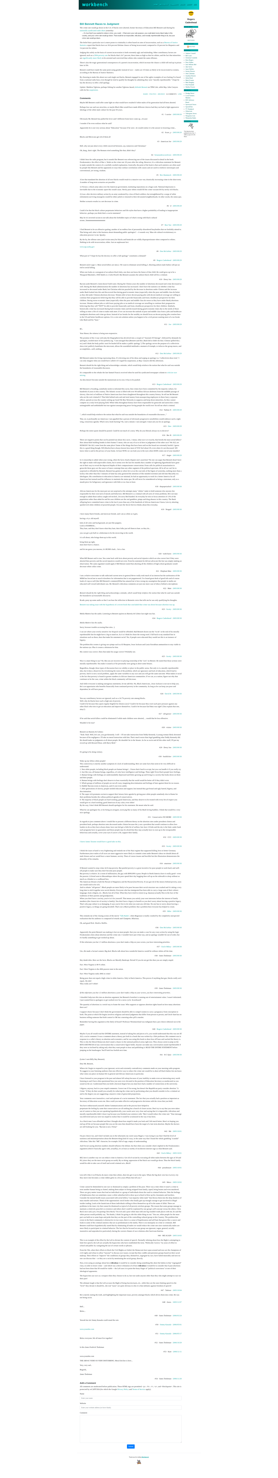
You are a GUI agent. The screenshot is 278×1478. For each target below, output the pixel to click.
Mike (169, 911)
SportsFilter (189, 107)
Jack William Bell (190, 64)
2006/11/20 (177, 1379)
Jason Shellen (189, 69)
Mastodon (191, 40)
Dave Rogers (189, 60)
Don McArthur (165, 251)
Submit (130, 1446)
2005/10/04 (177, 1290)
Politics (152, 94)
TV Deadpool (189, 109)
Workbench (145, 1457)
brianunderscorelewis (163, 155)
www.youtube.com (87, 1329)
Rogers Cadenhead (164, 260)
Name (82, 1394)
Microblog (164, 5)
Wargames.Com (190, 116)
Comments (174, 5)
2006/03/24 (177, 1316)
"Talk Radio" (124, 916)
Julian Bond (189, 78)
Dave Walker (189, 62)
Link (180, 94)
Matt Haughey (189, 82)
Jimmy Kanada (165, 1325)
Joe (170, 324)
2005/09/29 (161, 94)
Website (83, 1403)
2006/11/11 (177, 1352)
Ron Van (168, 225)
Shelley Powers (190, 87)
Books (182, 5)
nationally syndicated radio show (92, 31)
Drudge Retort (189, 93)
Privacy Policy (123, 1389)
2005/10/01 (177, 1131)
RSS (195, 5)
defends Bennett (141, 87)
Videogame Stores (191, 113)
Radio (145, 94)
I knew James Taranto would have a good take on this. (100, 842)
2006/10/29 (177, 1343)
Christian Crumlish (191, 58)
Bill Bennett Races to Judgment (99, 23)
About (189, 5)
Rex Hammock (165, 175)
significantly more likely (92, 58)
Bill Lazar (188, 55)
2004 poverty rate (101, 55)
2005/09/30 (177, 486)
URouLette (188, 111)
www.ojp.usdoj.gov (87, 247)
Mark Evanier (189, 80)
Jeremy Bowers (190, 71)
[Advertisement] (130, 16)
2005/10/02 (177, 1182)
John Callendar (190, 73)
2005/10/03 (177, 1236)
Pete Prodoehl (189, 85)
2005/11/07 (177, 1302)
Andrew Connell (190, 53)
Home (156, 5)
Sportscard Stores (190, 104)
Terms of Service (138, 1389)
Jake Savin (188, 67)
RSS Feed (192, 46)
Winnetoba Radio (190, 118)
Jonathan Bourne (190, 76)
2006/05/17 (177, 1334)
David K (168, 694)
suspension (93, 90)
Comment (83, 1413)
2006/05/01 (177, 1325)
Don (169, 426)
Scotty (168, 609)
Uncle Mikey (166, 947)
